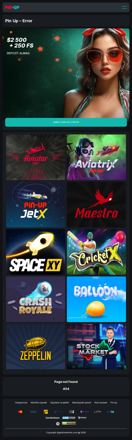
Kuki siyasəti (101, 402)
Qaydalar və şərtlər (59, 402)
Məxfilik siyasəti (39, 402)
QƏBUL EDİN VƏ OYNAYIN (66, 122)
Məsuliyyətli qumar (81, 402)
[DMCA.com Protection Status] (69, 423)
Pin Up (114, 402)
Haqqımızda (21, 402)
